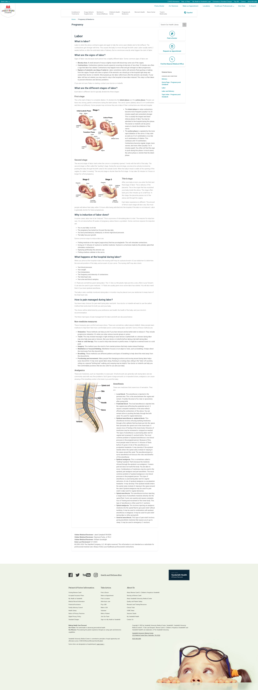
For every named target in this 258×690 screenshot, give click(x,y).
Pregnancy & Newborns (126, 13)
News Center (151, 12)
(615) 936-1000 (252, 1)
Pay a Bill (103, 604)
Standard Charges (74, 619)
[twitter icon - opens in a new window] (78, 575)
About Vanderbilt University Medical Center (139, 598)
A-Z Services (173, 6)
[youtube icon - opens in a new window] (87, 575)
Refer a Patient (105, 613)
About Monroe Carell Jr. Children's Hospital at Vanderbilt (143, 592)
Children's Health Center (114, 13)
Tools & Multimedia (163, 13)
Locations (206, 6)
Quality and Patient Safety (134, 601)
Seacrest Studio (131, 613)
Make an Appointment (190, 6)
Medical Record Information (77, 601)
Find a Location (105, 598)
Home (74, 19)
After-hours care (105, 601)
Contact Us (130, 619)
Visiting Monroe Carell (75, 592)
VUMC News (130, 610)
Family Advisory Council (76, 607)
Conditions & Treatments (76, 13)
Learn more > (100, 644)
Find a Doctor (159, 6)
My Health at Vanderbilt (75, 598)
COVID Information (173, 1)
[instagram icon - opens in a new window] (96, 575)
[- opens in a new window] (179, 575)
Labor (164, 88)
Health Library (73, 610)
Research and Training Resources (137, 604)
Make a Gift (104, 607)
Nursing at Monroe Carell (134, 595)
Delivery (164, 79)
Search (253, 6)
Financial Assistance (75, 604)
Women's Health (140, 12)
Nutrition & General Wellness (102, 13)
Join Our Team (105, 616)
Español (189, 13)
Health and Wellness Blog (111, 575)
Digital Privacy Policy (75, 616)
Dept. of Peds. (185, 1)
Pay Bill (236, 1)
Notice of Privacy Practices (77, 613)
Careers (243, 1)
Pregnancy (77, 24)
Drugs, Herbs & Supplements (88, 13)
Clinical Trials (131, 607)
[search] (171, 25)
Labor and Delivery (168, 91)
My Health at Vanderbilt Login (201, 1)
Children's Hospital (8, 10)
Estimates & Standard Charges (222, 1)
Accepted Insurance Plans (76, 595)
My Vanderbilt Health (133, 616)
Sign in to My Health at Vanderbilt (110, 619)
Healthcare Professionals (223, 6)
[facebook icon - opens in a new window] (71, 575)
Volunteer (103, 610)
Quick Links (4, 1)
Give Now (241, 6)
